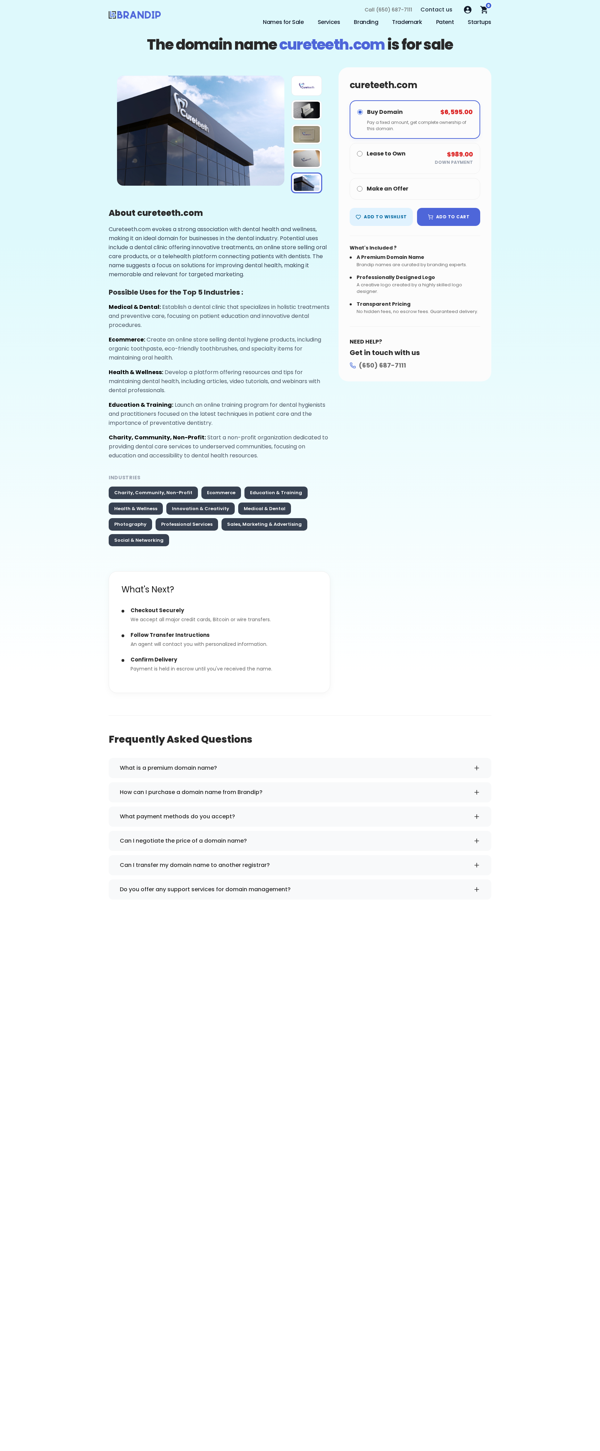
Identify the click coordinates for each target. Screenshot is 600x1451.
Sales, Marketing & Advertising (264, 524)
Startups (479, 22)
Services (329, 22)
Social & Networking (139, 540)
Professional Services (186, 524)
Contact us (436, 10)
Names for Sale (283, 22)
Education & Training (276, 492)
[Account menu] (468, 10)
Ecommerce (221, 492)
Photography (130, 524)
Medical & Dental (264, 508)
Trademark (407, 22)
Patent (445, 22)
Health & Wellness (135, 508)
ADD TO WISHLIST (385, 217)
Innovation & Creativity (200, 508)
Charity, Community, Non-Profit (153, 492)
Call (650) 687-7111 (388, 9)
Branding (366, 22)
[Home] (135, 16)
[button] (306, 86)
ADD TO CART (452, 217)
